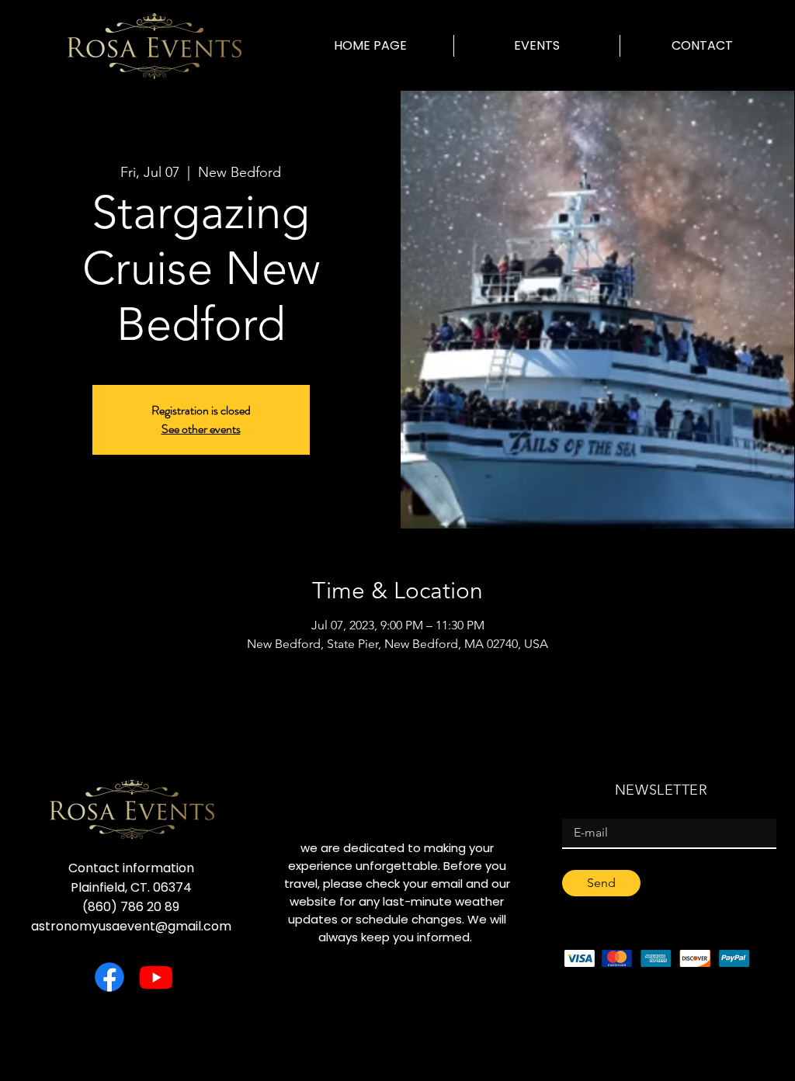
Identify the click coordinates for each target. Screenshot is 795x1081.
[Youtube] (156, 977)
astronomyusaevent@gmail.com (131, 926)
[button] (537, 46)
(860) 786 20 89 (130, 907)
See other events (201, 429)
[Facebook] (109, 977)
